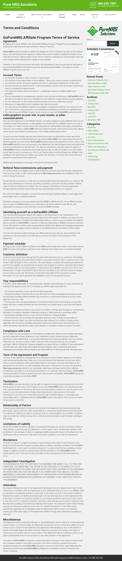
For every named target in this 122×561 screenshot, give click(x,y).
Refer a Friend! (62, 16)
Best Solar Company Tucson (99, 90)
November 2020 (94, 120)
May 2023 (91, 107)
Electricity (91, 127)
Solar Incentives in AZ (96, 86)
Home (7, 15)
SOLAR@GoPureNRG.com (108, 6)
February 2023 (93, 110)
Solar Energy (93, 156)
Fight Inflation (93, 131)
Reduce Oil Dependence (97, 147)
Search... (113, 43)
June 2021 (92, 117)
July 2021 (91, 113)
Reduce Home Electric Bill (98, 143)
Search (89, 39)
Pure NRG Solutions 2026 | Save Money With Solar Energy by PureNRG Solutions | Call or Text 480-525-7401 (61, 558)
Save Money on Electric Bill (98, 150)
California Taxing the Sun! (98, 80)
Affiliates (110, 15)
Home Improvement (96, 140)
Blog (82, 15)
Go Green (91, 137)
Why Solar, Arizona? (41, 15)
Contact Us (95, 16)
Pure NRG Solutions (20, 4)
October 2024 (93, 104)
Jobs (74, 15)
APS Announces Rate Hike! (98, 93)
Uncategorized (93, 160)
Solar (90, 153)
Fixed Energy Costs (95, 134)
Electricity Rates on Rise (97, 83)
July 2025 (91, 100)
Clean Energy (20, 16)
